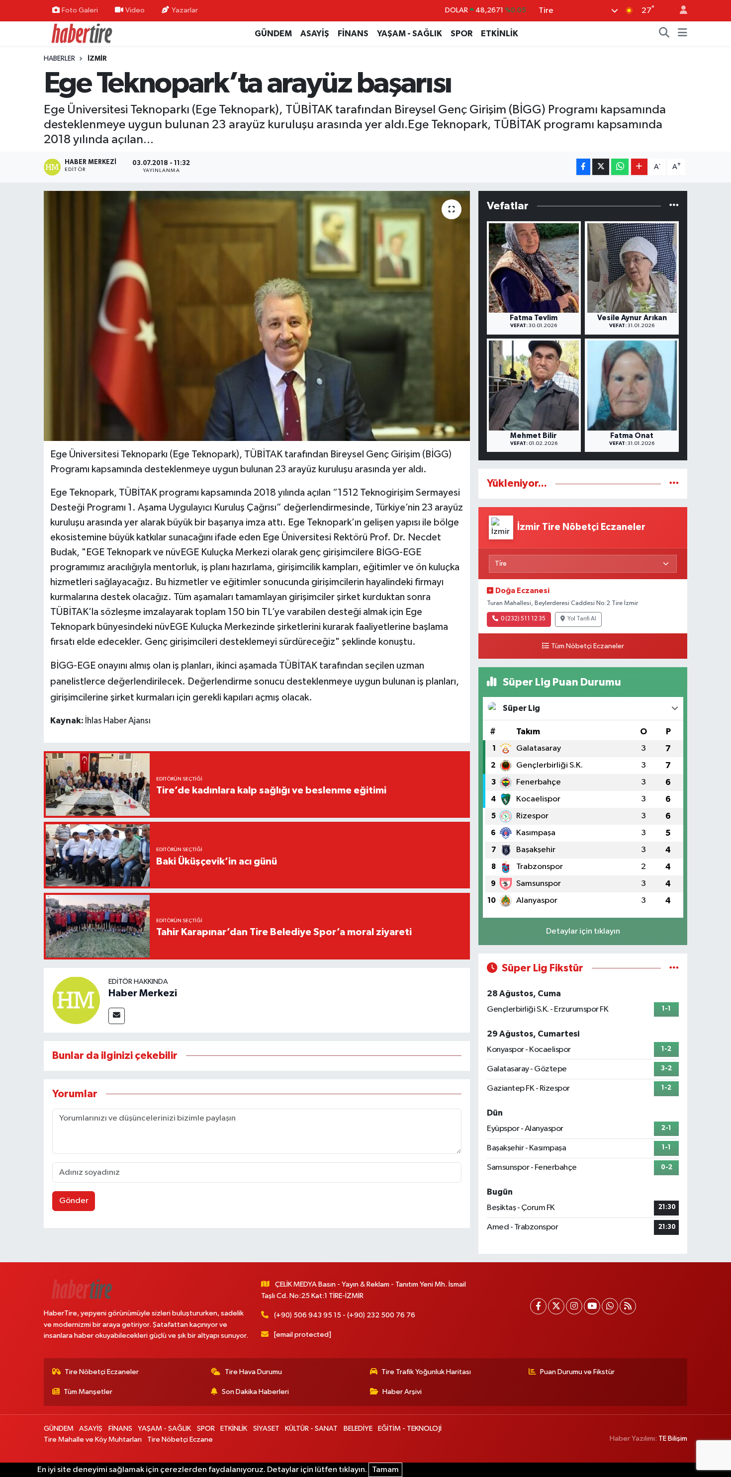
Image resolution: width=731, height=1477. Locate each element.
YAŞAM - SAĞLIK (409, 33)
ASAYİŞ (314, 33)
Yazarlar (185, 10)
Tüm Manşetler (88, 1391)
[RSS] (628, 1306)
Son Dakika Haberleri (255, 1391)
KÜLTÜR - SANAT (311, 1428)
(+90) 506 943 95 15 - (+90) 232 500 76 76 (344, 1315)
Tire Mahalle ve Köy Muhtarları (93, 1439)
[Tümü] (674, 206)
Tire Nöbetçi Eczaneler (102, 1372)
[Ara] (664, 33)
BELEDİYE (358, 1428)
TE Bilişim (672, 1438)
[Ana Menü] (682, 33)
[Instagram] (574, 1306)
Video (135, 10)
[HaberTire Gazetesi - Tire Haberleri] (81, 33)
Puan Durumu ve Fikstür (577, 1372)
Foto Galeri (80, 10)
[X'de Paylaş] (600, 167)
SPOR (461, 33)
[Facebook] (538, 1306)
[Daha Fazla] (639, 167)
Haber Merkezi (142, 993)
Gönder (74, 1201)
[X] (556, 1306)
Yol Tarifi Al (581, 619)
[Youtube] (592, 1306)
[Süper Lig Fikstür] (674, 968)
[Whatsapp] (610, 1306)
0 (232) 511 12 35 (523, 619)
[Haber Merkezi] (76, 1000)
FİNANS (353, 33)
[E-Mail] (116, 1016)
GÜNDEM (273, 33)
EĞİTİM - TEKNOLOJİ (410, 1428)
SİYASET (266, 1428)
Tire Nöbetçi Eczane (180, 1439)
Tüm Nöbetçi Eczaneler (587, 646)
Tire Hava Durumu (253, 1372)
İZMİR (97, 58)
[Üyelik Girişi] (679, 10)
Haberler (59, 58)
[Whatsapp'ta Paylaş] (620, 167)
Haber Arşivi (402, 1391)
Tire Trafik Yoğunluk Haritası (426, 1372)
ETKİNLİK (499, 33)
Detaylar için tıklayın (583, 931)
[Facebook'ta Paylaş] (583, 167)
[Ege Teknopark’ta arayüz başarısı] (257, 315)
